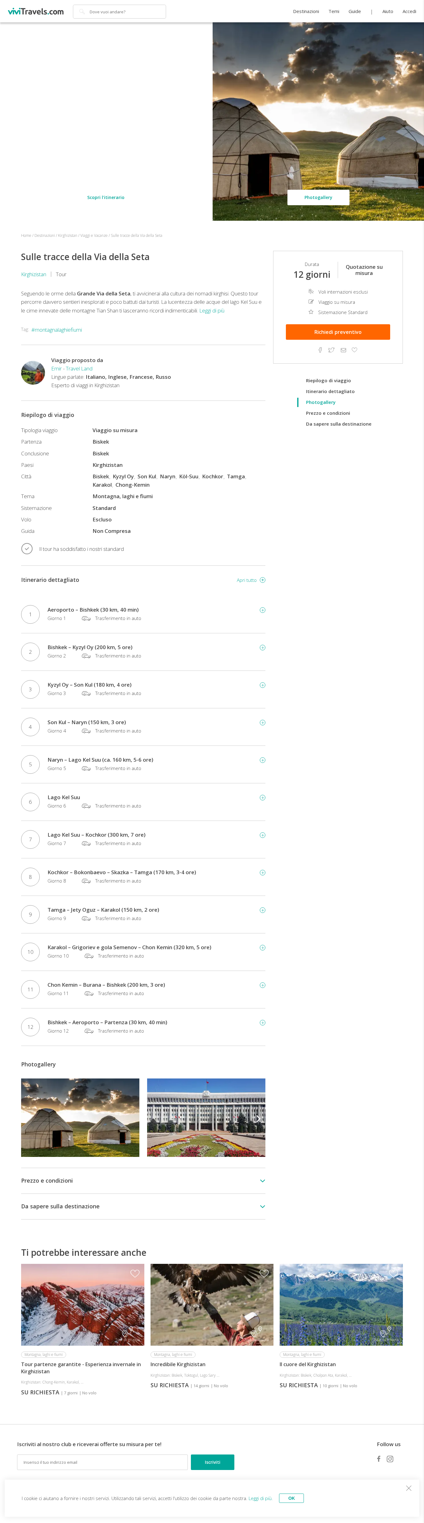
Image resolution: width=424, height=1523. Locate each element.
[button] (258, 1118)
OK (291, 1498)
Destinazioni (306, 11)
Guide (355, 11)
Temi (333, 11)
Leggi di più (211, 310)
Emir (56, 368)
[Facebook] (379, 1458)
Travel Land (79, 368)
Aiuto (387, 11)
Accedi (409, 11)
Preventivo (338, 332)
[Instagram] (390, 1458)
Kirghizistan (33, 274)
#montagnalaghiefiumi (56, 329)
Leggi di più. (261, 1498)
